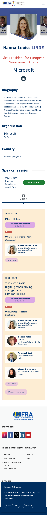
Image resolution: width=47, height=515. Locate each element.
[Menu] (43, 4)
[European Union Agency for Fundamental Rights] (23, 415)
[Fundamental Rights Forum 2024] (23, 3)
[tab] (23, 197)
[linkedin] (23, 78)
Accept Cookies (11, 505)
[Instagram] (4, 435)
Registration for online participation (12, 465)
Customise (28, 505)
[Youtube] (28, 435)
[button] (23, 240)
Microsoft (10, 133)
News (27, 459)
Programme (9, 459)
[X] (16, 435)
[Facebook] (10, 435)
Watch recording (16, 392)
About (7, 455)
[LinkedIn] (22, 435)
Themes (29, 455)
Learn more (8, 498)
